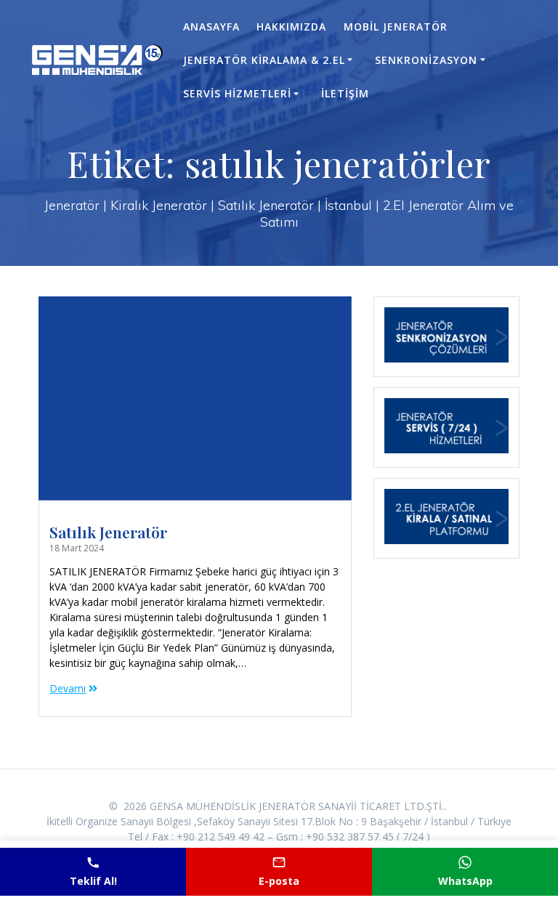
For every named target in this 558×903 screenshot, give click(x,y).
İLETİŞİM (345, 93)
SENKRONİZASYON (426, 60)
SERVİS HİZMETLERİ (237, 93)
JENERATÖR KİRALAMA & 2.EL (264, 60)
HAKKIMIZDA (291, 26)
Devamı (67, 688)
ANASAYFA (211, 26)
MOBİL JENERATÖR (396, 26)
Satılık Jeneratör (108, 532)
